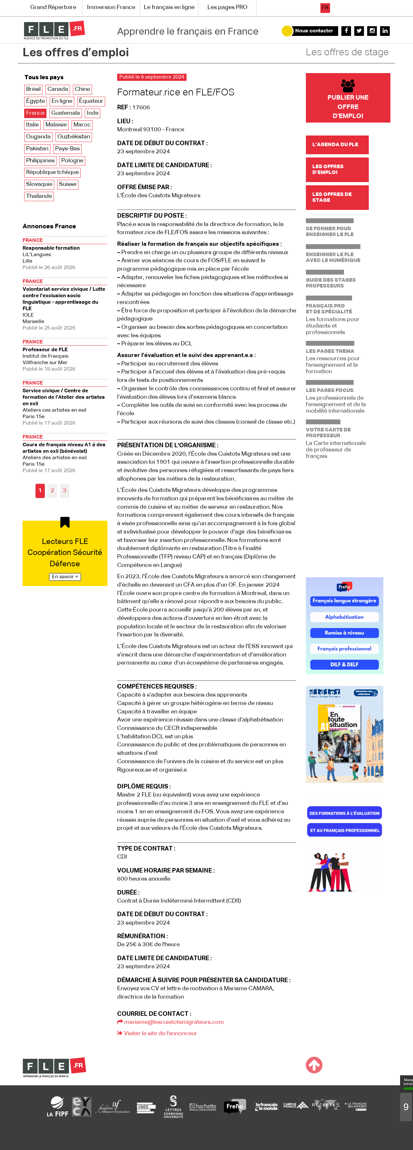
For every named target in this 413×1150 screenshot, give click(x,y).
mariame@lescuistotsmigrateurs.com (173, 1022)
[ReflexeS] (325, 1106)
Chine (82, 89)
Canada (57, 89)
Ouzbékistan (73, 137)
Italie (32, 125)
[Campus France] (296, 1106)
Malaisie (56, 125)
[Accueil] (54, 30)
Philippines (40, 161)
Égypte (35, 101)
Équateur (91, 101)
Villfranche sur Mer (49, 356)
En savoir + (65, 577)
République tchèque (52, 172)
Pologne (72, 161)
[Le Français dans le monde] (266, 1106)
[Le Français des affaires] (355, 1106)
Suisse (67, 184)
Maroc (82, 125)
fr (325, 8)
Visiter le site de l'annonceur (160, 1033)
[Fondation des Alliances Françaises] (112, 1106)
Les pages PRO (227, 7)
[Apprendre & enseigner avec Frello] (235, 1106)
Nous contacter (314, 31)
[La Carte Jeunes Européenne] (81, 1106)
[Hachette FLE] (203, 1106)
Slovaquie (39, 184)
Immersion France (111, 7)
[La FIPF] (58, 1106)
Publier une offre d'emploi (347, 106)
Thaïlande (39, 196)
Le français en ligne (169, 7)
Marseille (64, 305)
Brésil (33, 89)
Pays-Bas (67, 149)
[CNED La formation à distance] (146, 1106)
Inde (92, 113)
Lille (51, 254)
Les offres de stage (347, 53)
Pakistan (37, 149)
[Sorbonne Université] (173, 1106)
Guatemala (65, 113)
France (35, 113)
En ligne (62, 101)
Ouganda (38, 137)
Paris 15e (64, 403)
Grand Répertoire (53, 7)
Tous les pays (44, 78)
